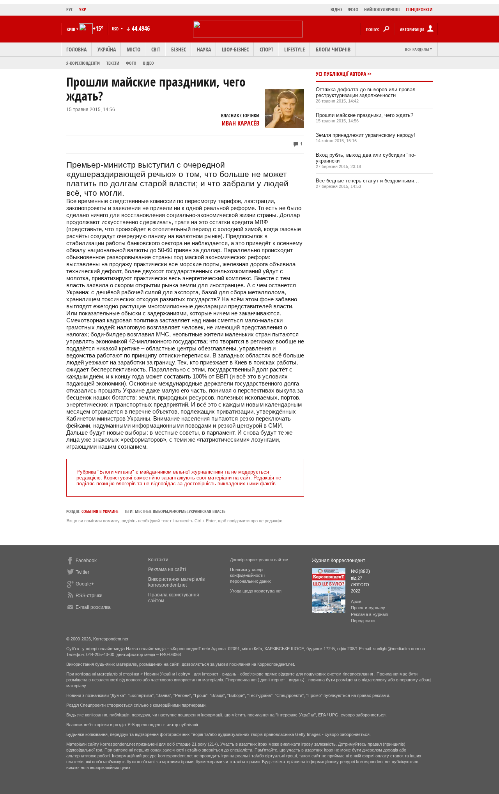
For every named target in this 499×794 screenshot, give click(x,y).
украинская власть (207, 511)
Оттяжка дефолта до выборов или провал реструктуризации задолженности (366, 92)
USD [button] (116, 29)
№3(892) (360, 571)
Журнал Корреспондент (338, 560)
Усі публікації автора (341, 74)
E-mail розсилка (93, 607)
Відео (148, 63)
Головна (76, 49)
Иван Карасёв (240, 123)
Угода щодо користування (255, 591)
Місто (133, 49)
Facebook (86, 560)
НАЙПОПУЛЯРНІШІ (382, 9)
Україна (106, 49)
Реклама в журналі (369, 614)
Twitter (82, 572)
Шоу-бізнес (235, 49)
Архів (356, 601)
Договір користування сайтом (259, 559)
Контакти (158, 559)
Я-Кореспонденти (83, 63)
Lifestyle (294, 49)
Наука (204, 49)
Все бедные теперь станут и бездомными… (367, 181)
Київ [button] (71, 29)
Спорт (266, 49)
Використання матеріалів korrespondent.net (176, 582)
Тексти (112, 63)
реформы (178, 511)
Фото (131, 63)
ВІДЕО (336, 9)
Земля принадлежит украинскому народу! (365, 135)
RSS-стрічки (89, 595)
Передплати (363, 620)
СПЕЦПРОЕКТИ (419, 9)
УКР (82, 9)
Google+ (85, 584)
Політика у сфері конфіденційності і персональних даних (250, 575)
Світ (155, 49)
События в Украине (100, 511)
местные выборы (151, 511)
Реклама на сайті (167, 569)
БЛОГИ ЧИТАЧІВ (333, 49)
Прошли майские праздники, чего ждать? (364, 115)
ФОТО (353, 9)
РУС (69, 9)
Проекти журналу (368, 607)
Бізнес (178, 49)
